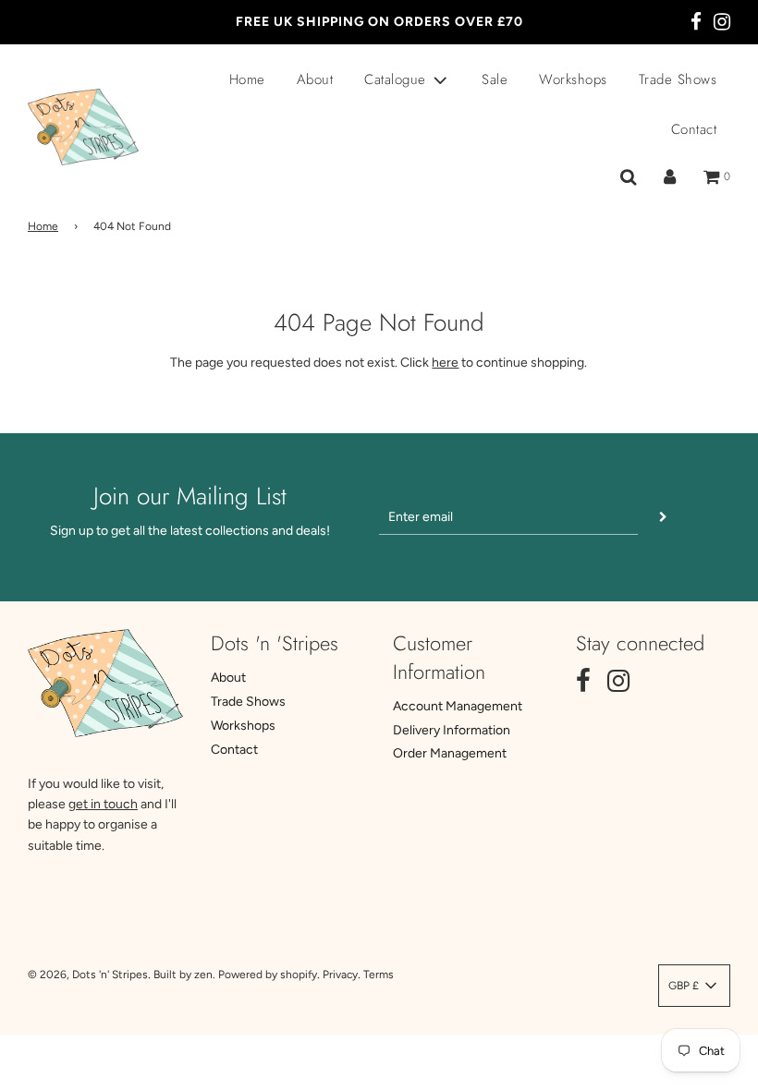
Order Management (450, 753)
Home (247, 79)
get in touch (103, 804)
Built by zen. (184, 974)
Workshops (573, 79)
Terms (378, 974)
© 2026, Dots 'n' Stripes (88, 974)
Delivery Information (451, 730)
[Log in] (670, 177)
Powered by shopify (267, 974)
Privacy (340, 974)
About (315, 79)
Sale (494, 79)
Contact (694, 129)
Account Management (457, 706)
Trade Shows (678, 79)
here (445, 362)
